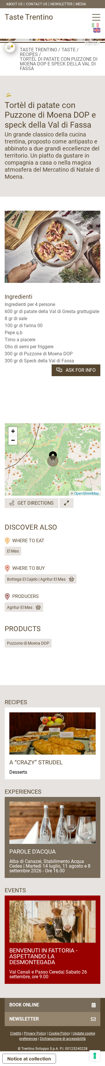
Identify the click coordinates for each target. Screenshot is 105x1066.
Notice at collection (29, 1059)
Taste (69, 50)
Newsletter (61, 4)
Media (81, 4)
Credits (15, 1033)
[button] (53, 453)
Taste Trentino (38, 50)
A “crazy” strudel (36, 762)
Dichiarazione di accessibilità (63, 1039)
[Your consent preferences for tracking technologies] (94, 1055)
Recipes (29, 54)
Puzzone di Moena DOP (28, 643)
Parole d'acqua (32, 851)
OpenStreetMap (86, 493)
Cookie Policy (59, 1033)
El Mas (13, 551)
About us (14, 4)
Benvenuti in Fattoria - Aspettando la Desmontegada (43, 956)
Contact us (36, 4)
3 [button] (53, 461)
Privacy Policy (35, 1033)
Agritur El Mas (19, 607)
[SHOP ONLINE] (70, 579)
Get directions (35, 503)
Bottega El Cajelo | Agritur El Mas (36, 579)
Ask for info (80, 370)
